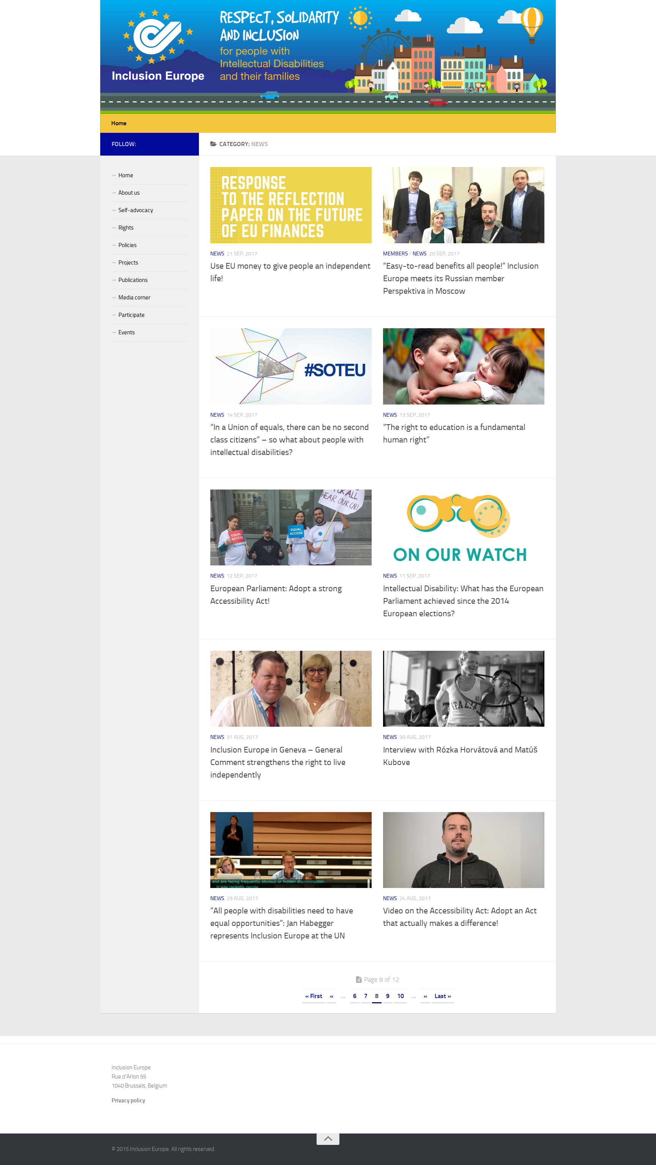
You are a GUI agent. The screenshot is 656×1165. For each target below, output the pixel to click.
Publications (133, 280)
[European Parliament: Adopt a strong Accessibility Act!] (291, 528)
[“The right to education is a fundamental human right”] (463, 366)
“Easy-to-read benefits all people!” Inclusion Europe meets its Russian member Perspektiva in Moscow (461, 278)
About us (129, 192)
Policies (127, 245)
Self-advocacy (135, 210)
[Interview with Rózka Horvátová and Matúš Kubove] (463, 689)
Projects (128, 262)
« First (313, 996)
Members (395, 253)
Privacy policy (128, 1100)
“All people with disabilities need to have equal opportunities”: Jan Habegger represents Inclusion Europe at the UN (281, 923)
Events (126, 332)
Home (118, 123)
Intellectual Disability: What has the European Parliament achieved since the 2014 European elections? (463, 601)
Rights (126, 227)
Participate (131, 315)
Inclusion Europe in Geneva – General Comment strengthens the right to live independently (277, 762)
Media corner (134, 297)
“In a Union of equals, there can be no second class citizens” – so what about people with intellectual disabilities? (289, 439)
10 (400, 996)
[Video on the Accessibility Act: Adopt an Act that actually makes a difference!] (463, 850)
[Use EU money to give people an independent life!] (291, 205)
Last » (443, 996)
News (217, 253)
